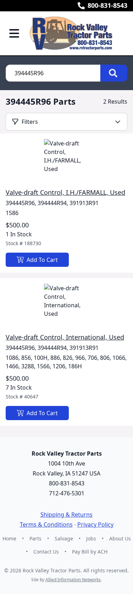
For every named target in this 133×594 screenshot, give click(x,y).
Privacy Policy (95, 524)
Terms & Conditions (46, 524)
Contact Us (46, 551)
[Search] (113, 73)
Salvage (64, 538)
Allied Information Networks (73, 580)
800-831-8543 (107, 5)
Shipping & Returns (66, 514)
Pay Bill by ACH (89, 551)
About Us (120, 538)
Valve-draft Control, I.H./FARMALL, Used (65, 192)
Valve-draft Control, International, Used (65, 337)
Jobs (91, 538)
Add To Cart (42, 260)
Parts (35, 538)
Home (9, 538)
